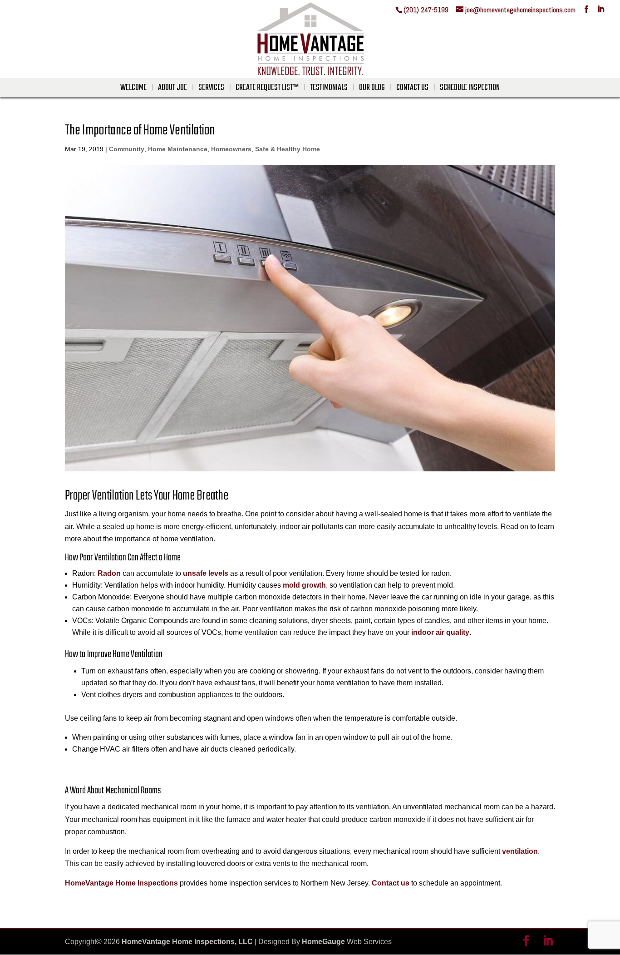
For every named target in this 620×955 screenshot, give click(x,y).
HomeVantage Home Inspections (121, 883)
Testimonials (329, 87)
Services (211, 87)
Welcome (133, 87)
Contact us (390, 883)
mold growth (304, 585)
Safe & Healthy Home (287, 149)
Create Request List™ (267, 87)
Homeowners (231, 149)
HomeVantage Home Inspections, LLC (187, 941)
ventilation (520, 851)
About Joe (172, 87)
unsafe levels (205, 573)
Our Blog (372, 87)
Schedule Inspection (470, 87)
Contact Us (412, 87)
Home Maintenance (177, 149)
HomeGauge (323, 941)
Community (126, 149)
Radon (109, 573)
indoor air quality (440, 632)
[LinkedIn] (601, 9)
